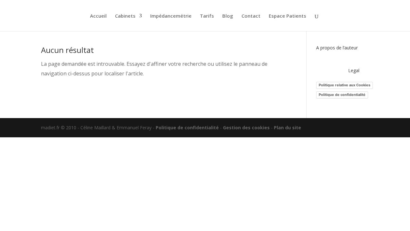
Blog (227, 16)
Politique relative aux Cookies (344, 85)
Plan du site (287, 127)
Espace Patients (287, 16)
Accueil (98, 16)
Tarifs (207, 16)
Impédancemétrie (171, 16)
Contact (251, 16)
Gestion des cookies (246, 127)
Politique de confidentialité (342, 94)
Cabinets (125, 16)
